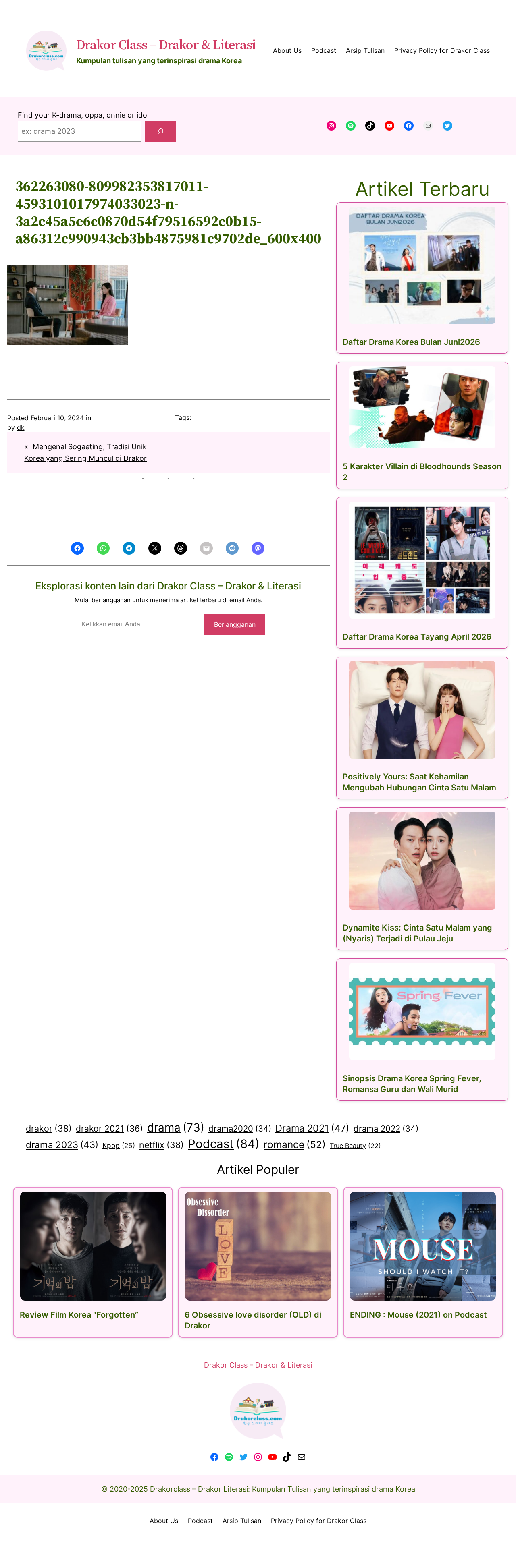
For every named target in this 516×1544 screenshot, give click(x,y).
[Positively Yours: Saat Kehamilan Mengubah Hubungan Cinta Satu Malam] (422, 710)
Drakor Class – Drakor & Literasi (166, 44)
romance (295, 1144)
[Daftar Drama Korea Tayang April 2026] (422, 560)
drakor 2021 (109, 1128)
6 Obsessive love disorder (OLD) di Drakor (253, 1320)
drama (175, 1127)
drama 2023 (62, 1144)
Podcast (224, 1144)
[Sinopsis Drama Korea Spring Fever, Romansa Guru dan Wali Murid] (422, 1011)
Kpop (118, 1145)
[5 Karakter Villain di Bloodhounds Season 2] (422, 407)
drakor (49, 1128)
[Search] (160, 131)
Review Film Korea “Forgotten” (79, 1315)
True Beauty (355, 1146)
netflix (161, 1145)
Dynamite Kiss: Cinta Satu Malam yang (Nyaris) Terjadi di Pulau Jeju (417, 933)
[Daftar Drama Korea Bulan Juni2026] (422, 265)
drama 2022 (386, 1128)
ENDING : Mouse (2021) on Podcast (418, 1315)
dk (21, 427)
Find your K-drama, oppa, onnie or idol (83, 115)
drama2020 (239, 1128)
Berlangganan (235, 624)
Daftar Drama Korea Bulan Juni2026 (411, 342)
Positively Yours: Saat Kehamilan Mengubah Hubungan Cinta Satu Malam (419, 782)
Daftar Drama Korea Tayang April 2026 (417, 637)
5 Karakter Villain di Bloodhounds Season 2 (422, 472)
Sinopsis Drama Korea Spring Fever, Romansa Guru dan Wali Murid (412, 1084)
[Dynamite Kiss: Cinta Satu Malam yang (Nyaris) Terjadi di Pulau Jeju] (422, 860)
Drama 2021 (312, 1128)
